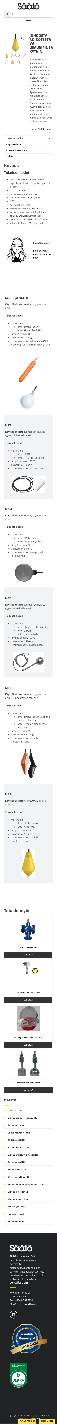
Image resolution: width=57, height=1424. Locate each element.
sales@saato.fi (31, 1304)
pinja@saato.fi (40, 250)
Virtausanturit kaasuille (23, 1117)
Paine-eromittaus (18, 1147)
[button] (22, 38)
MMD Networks (32, 1418)
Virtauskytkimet (18, 1191)
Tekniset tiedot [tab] (14, 138)
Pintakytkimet (45, 129)
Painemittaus (16, 1125)
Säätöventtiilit (17, 1140)
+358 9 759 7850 (24, 1300)
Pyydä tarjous (27, 1421)
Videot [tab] (10, 156)
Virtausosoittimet (19, 1199)
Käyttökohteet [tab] (14, 144)
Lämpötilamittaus (19, 1132)
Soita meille (47, 1421)
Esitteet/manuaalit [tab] (16, 150)
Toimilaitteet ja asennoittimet (27, 1184)
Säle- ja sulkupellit (19, 1176)
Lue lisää (28, 954)
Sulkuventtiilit (17, 1162)
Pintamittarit (16, 1213)
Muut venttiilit (17, 1169)
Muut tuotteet (17, 1221)
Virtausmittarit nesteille (23, 1154)
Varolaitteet (15, 1110)
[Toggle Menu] (28, 20)
